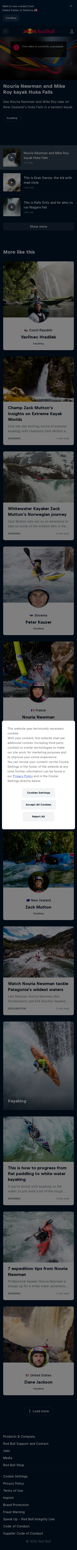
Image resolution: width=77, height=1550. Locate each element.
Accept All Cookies (38, 804)
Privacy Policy (23, 776)
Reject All (38, 816)
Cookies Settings (38, 792)
